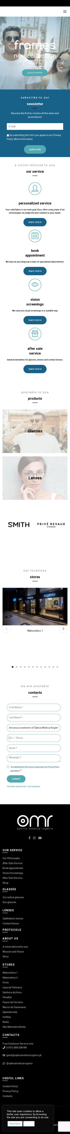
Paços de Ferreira (13, 1002)
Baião (6, 1022)
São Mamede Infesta (14, 1027)
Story (5, 956)
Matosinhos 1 (10, 972)
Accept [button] (28, 1123)
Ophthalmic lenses (13, 918)
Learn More (35, 63)
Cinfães (7, 1017)
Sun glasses (9, 902)
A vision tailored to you (15, 946)
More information (23, 139)
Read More (15, 1123)
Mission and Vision (13, 951)
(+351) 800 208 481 (16, 1047)
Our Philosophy (11, 858)
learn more (35, 222)
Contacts (7, 1096)
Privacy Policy (10, 1091)
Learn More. (15, 771)
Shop (5, 883)
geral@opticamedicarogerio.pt (23, 1055)
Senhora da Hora (12, 992)
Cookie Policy (10, 1086)
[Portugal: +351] (11, 738)
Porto (6, 982)
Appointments (35, 72)
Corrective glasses (13, 897)
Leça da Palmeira (12, 987)
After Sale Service (12, 863)
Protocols (12, 929)
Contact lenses (11, 923)
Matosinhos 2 (10, 977)
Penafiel (7, 997)
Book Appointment (13, 868)
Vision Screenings (13, 873)
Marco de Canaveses (14, 1007)
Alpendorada (10, 1012)
